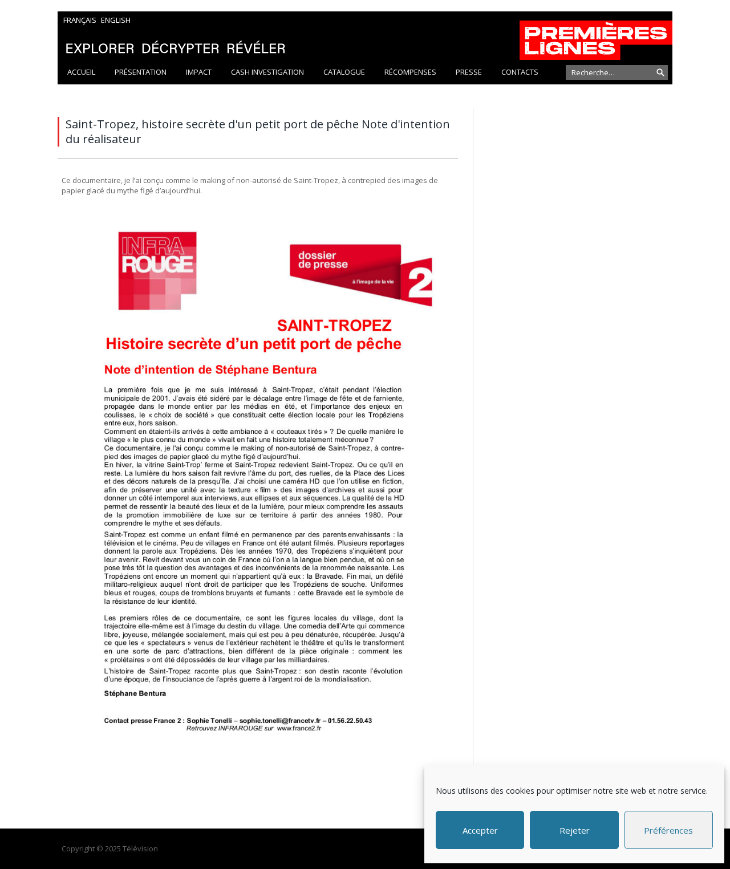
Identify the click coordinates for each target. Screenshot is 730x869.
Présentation (141, 72)
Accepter (480, 830)
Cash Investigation (267, 72)
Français (79, 20)
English (116, 20)
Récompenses (410, 72)
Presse (469, 72)
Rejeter (574, 830)
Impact (199, 72)
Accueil (81, 72)
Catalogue (344, 72)
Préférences (668, 830)
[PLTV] (365, 35)
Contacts (519, 72)
